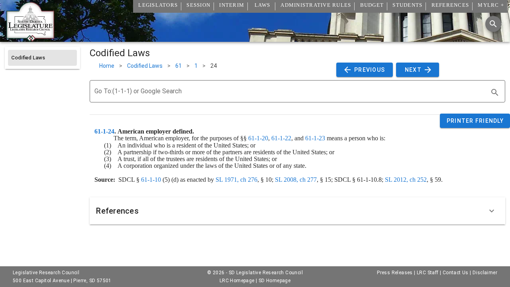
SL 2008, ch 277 (296, 179)
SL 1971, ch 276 (236, 179)
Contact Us (456, 272)
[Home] (30, 38)
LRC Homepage (237, 280)
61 (178, 66)
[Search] (493, 24)
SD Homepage (274, 280)
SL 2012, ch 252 (406, 179)
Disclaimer (485, 272)
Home (106, 66)
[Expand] (491, 211)
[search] (494, 92)
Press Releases (395, 272)
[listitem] (42, 58)
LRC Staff (428, 272)
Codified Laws (145, 66)
